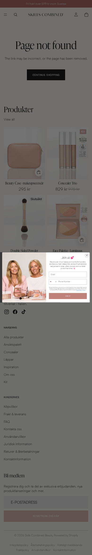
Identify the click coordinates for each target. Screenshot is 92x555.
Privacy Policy (79, 290)
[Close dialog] (87, 255)
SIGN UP (67, 296)
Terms (84, 290)
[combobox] (53, 282)
